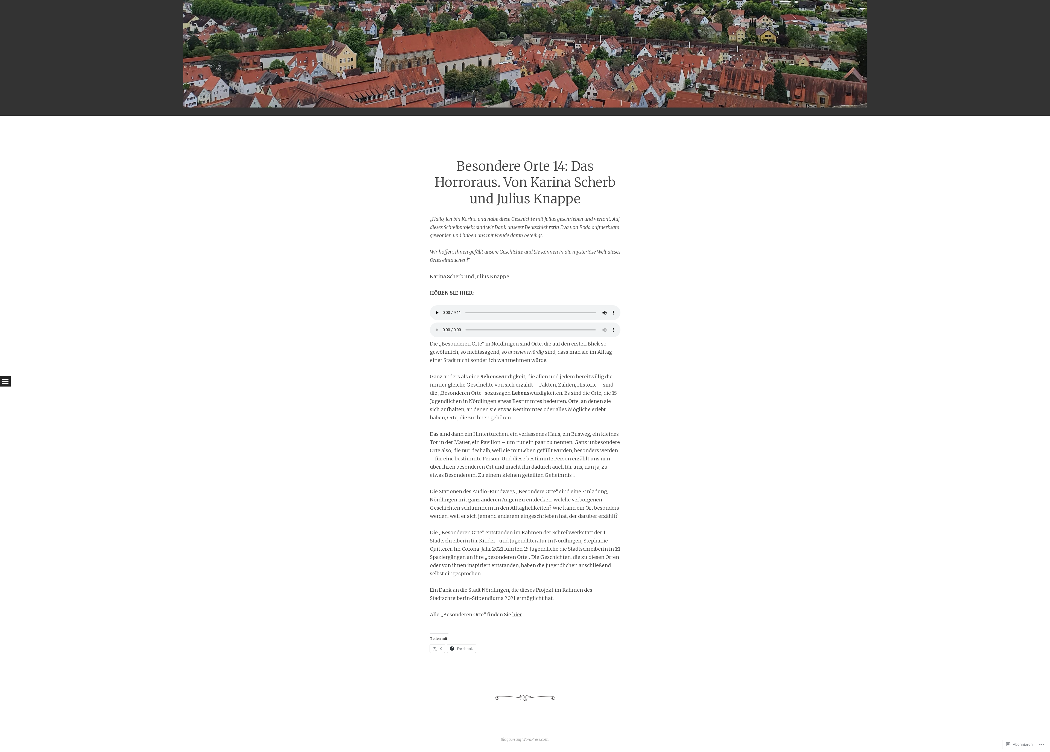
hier (517, 614)
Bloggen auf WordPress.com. (525, 739)
